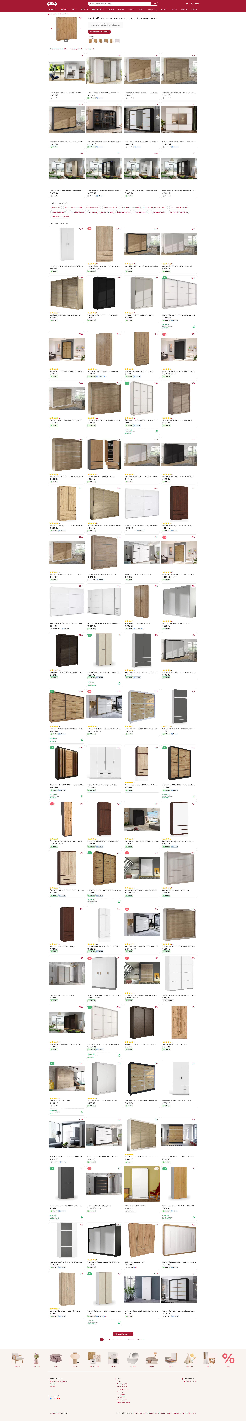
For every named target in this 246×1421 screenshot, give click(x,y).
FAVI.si (193, 1413)
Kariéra (52, 1386)
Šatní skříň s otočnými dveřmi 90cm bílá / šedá (141, 672)
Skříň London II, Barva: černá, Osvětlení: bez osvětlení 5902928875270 (186, 191)
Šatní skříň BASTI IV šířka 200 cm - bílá (175, 890)
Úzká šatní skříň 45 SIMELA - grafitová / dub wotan (67, 841)
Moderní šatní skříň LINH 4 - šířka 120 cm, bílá (140, 890)
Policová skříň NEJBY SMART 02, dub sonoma (102, 371)
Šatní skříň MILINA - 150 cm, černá (99, 1206)
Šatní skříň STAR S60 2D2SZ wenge (62, 946)
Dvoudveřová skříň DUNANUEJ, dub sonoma (65, 1311)
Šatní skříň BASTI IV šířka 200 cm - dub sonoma (66, 476)
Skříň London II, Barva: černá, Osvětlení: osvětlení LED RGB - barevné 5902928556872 (116, 191)
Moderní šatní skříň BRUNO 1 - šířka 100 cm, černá (179, 371)
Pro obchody (121, 1394)
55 (82, 278)
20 (119, 691)
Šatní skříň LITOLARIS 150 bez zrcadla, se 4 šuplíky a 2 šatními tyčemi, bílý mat (152, 420)
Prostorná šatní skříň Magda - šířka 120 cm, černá (141, 841)
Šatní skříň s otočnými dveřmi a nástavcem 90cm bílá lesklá (107, 946)
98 (194, 278)
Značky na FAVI (122, 1386)
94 (157, 804)
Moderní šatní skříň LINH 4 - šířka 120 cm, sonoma (142, 995)
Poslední (139, 1339)
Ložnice (54, 14)
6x (59, 312)
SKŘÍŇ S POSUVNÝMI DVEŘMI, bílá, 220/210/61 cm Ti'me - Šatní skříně (74, 623)
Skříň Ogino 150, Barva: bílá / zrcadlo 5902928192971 (68, 1157)
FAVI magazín (121, 1392)
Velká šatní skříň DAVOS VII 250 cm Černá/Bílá (103, 1157)
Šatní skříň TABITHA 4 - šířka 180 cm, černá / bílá (141, 946)
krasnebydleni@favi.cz (59, 1381)
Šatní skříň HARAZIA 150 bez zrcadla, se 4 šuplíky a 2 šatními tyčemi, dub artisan (114, 890)
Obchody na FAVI (122, 1384)
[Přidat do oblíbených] (82, 55)
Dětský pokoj (190, 1366)
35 (194, 439)
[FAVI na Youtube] (58, 1398)
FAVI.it (163, 1413)
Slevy (228, 1366)
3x (59, 369)
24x (97, 263)
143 (119, 229)
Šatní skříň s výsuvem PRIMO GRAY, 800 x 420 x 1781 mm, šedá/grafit (73, 1206)
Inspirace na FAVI (122, 1389)
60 (119, 383)
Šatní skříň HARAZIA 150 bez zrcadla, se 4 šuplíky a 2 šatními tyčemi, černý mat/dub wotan (193, 785)
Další (130, 1339)
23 (82, 383)
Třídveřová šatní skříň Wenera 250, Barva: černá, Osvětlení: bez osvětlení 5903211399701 (117, 142)
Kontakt (52, 1384)
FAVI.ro (145, 1413)
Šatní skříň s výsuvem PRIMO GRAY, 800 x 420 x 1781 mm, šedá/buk (185, 1206)
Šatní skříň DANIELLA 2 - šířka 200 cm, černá (177, 476)
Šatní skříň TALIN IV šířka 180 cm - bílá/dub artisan (142, 729)
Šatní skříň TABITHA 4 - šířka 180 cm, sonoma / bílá (105, 729)
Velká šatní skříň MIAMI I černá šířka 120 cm (102, 315)
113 (82, 747)
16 (157, 1274)
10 (82, 488)
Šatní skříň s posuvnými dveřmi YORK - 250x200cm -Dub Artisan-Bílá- (186, 1262)
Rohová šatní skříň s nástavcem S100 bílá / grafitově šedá (69, 1262)
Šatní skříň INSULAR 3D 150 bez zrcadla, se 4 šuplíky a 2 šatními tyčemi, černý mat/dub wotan (82, 785)
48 (82, 439)
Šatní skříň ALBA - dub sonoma (60, 1100)
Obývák (151, 1366)
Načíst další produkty (121, 1334)
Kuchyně (113, 1366)
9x (171, 263)
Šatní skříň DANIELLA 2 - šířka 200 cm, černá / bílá (179, 672)
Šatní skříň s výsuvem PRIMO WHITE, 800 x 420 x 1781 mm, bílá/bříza (110, 1311)
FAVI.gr (188, 1413)
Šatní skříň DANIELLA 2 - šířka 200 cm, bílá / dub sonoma (69, 420)
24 (82, 537)
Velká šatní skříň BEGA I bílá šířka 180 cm (176, 623)
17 (157, 691)
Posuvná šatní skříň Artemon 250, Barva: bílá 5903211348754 (107, 93)
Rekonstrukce (94, 1366)
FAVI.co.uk (175, 1413)
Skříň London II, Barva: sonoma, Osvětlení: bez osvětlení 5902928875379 (74, 191)
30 (119, 334)
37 (119, 439)
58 (82, 586)
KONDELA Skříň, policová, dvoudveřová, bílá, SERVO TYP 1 (69, 266)
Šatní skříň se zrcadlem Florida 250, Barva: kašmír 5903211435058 (184, 142)
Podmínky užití (122, 1400)
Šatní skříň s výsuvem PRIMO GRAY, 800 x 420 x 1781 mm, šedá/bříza (110, 672)
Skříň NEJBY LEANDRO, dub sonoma (137, 623)
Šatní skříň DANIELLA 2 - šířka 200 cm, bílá (177, 266)
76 (82, 1007)
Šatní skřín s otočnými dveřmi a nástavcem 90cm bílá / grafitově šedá (186, 729)
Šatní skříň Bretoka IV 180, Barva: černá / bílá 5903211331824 (182, 1311)
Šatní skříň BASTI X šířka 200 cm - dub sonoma (103, 420)
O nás (119, 1381)
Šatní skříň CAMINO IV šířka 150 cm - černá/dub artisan (181, 1157)
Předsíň (209, 1366)
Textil (56, 1366)
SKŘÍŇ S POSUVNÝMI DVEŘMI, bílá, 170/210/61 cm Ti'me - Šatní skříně (186, 995)
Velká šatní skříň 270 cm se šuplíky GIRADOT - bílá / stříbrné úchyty (110, 623)
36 (119, 537)
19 (82, 229)
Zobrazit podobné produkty (99, 32)
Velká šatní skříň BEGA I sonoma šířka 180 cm (65, 315)
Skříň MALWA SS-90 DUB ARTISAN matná (139, 371)
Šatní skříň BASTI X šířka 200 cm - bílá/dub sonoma (180, 946)
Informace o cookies (123, 1402)
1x (171, 726)
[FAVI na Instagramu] (55, 1398)
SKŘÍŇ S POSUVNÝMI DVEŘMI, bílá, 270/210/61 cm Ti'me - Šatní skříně (149, 525)
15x (134, 263)
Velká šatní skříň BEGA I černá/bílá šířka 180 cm (103, 1262)
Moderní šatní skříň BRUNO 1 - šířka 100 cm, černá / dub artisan (71, 371)
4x (134, 418)
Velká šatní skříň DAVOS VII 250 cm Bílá (138, 574)
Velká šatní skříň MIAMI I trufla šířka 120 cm (177, 420)
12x (134, 312)
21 (194, 383)
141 (157, 229)
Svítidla (75, 1366)
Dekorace (37, 1366)
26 (82, 104)
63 (157, 278)
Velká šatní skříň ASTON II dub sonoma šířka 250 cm (105, 525)
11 (82, 1063)
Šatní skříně (64, 14)
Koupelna (133, 1366)
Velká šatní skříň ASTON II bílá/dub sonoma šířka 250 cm (144, 1157)
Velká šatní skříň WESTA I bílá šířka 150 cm (102, 1100)
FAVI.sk (133, 1413)
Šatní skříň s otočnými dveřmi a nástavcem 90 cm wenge (106, 841)
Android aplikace (191, 1381)
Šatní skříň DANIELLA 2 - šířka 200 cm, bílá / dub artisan (69, 574)
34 (157, 153)
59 (194, 229)
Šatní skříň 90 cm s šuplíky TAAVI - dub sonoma (103, 266)
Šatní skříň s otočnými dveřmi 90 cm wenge (177, 525)
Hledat (154, 3)
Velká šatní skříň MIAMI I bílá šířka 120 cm (139, 315)
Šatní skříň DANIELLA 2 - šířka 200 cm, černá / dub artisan (145, 266)
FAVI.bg (182, 1413)
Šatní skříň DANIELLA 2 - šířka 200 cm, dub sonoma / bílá (144, 476)
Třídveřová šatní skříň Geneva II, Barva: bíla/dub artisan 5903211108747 (148, 93)
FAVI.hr (157, 1413)
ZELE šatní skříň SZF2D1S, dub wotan (175, 1044)
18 (157, 439)
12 (194, 747)
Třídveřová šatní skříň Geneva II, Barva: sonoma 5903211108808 (183, 93)
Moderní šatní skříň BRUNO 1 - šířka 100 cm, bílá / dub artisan (183, 574)
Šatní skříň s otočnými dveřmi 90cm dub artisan (66, 525)
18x (97, 418)
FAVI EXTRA (120, 1397)
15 (194, 334)
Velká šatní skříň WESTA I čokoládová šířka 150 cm (142, 1044)
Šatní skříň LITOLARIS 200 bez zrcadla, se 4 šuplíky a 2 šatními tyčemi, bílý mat (114, 1044)
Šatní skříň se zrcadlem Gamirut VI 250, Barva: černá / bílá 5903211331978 (150, 142)
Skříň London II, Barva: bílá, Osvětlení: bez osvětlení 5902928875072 (148, 191)
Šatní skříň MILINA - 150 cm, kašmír (62, 995)
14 (119, 488)
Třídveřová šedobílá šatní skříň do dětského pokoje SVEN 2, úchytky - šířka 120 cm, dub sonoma (120, 995)
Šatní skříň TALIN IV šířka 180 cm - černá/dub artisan (143, 1100)
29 (194, 909)
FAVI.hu (151, 1413)
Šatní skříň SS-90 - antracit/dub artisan (100, 476)
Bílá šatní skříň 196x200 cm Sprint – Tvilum (102, 785)
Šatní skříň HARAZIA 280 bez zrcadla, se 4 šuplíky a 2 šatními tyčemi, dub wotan (77, 729)
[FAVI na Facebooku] (51, 1398)
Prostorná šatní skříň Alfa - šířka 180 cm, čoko (65, 1044)
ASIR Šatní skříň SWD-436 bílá (135, 1206)
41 (119, 278)
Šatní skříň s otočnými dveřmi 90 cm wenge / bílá (179, 841)
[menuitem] (52, 9)
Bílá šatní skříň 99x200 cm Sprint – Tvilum (176, 1100)
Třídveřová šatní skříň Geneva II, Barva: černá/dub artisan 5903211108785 (74, 142)
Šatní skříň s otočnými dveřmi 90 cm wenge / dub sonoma (70, 890)
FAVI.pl (139, 1413)
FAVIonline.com (55, 1413)
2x (97, 523)
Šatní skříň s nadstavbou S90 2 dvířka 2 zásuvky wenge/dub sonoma (148, 785)
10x (97, 312)
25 (157, 488)
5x (134, 369)
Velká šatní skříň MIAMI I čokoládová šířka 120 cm (67, 672)
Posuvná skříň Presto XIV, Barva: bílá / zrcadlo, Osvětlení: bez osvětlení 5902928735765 (79, 93)
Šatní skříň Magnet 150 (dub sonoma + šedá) (102, 574)
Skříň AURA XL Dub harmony (134, 1262)
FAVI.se (168, 1413)
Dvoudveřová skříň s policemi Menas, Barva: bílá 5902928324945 (147, 1311)
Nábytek (17, 1366)
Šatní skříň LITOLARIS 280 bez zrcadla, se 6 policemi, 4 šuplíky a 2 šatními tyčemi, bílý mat (193, 315)
